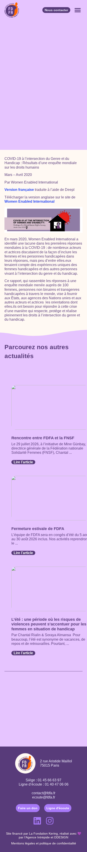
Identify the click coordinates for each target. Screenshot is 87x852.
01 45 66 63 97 (49, 780)
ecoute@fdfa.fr (43, 797)
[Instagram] (50, 821)
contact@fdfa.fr (43, 793)
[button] (77, 10)
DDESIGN (61, 837)
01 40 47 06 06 (56, 784)
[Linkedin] (37, 821)
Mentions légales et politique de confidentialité (43, 843)
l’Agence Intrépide (37, 837)
